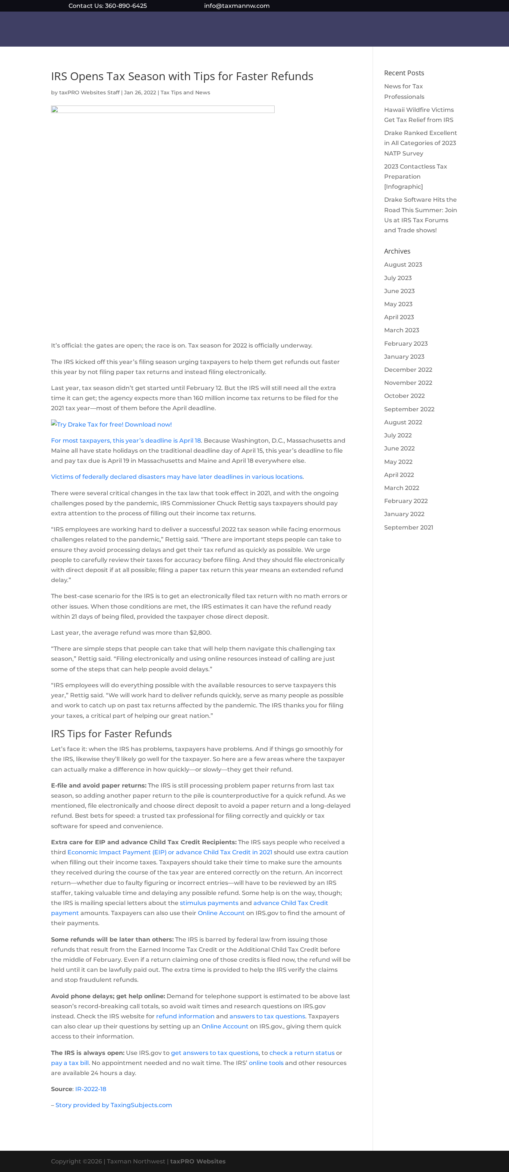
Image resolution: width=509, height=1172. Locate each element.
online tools (266, 1062)
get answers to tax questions (215, 1052)
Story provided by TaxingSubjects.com (114, 1105)
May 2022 (398, 461)
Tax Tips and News (185, 92)
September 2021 (408, 527)
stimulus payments (210, 903)
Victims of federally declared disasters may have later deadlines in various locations (177, 476)
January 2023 (404, 356)
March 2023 (401, 330)
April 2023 (399, 317)
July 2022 (398, 435)
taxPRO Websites (198, 1161)
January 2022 (404, 514)
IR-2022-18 (90, 1089)
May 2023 (398, 304)
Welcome (148, 32)
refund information (185, 1016)
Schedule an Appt (259, 32)
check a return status (302, 1052)
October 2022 (404, 395)
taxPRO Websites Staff (89, 92)
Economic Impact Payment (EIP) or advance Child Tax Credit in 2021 (169, 852)
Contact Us (359, 32)
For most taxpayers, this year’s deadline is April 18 (126, 440)
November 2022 (408, 382)
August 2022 (403, 422)
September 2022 (409, 409)
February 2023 (406, 343)
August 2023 (403, 264)
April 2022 (399, 474)
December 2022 (408, 369)
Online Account (221, 913)
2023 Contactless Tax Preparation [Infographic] (415, 176)
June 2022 (399, 448)
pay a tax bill (70, 1062)
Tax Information (194, 32)
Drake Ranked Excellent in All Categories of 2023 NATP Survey (420, 143)
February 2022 (406, 501)
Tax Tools (314, 32)
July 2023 (398, 278)
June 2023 (399, 291)
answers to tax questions (267, 1016)
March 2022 (401, 487)
